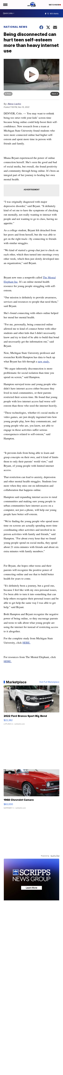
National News (15, 26)
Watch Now (54, 5)
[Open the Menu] (5, 4)
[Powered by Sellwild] (54, 856)
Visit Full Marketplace (49, 682)
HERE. (26, 642)
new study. (44, 361)
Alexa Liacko (14, 103)
